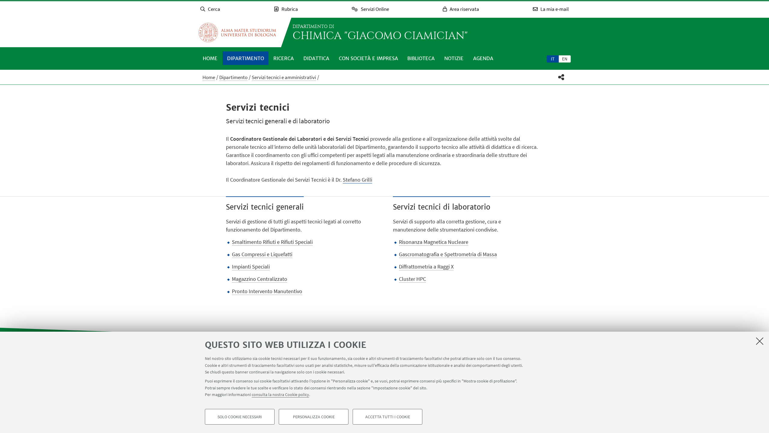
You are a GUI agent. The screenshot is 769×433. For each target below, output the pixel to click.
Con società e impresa (368, 58)
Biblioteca (421, 58)
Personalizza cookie (314, 416)
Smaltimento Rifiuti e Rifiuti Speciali (272, 241)
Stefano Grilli (357, 179)
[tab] (553, 58)
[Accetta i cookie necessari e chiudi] (759, 341)
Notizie (454, 58)
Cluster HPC (412, 278)
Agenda (483, 58)
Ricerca (283, 58)
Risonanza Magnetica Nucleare (433, 241)
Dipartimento (245, 58)
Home (210, 58)
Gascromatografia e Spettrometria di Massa (448, 254)
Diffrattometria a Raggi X (426, 266)
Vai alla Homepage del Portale (237, 32)
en (564, 59)
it (553, 59)
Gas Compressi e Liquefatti (262, 254)
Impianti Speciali (251, 266)
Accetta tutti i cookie (387, 416)
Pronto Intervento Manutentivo (267, 291)
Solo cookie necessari (239, 416)
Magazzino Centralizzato (259, 278)
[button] (561, 77)
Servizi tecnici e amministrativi (284, 77)
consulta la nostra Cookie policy (280, 394)
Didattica (316, 58)
